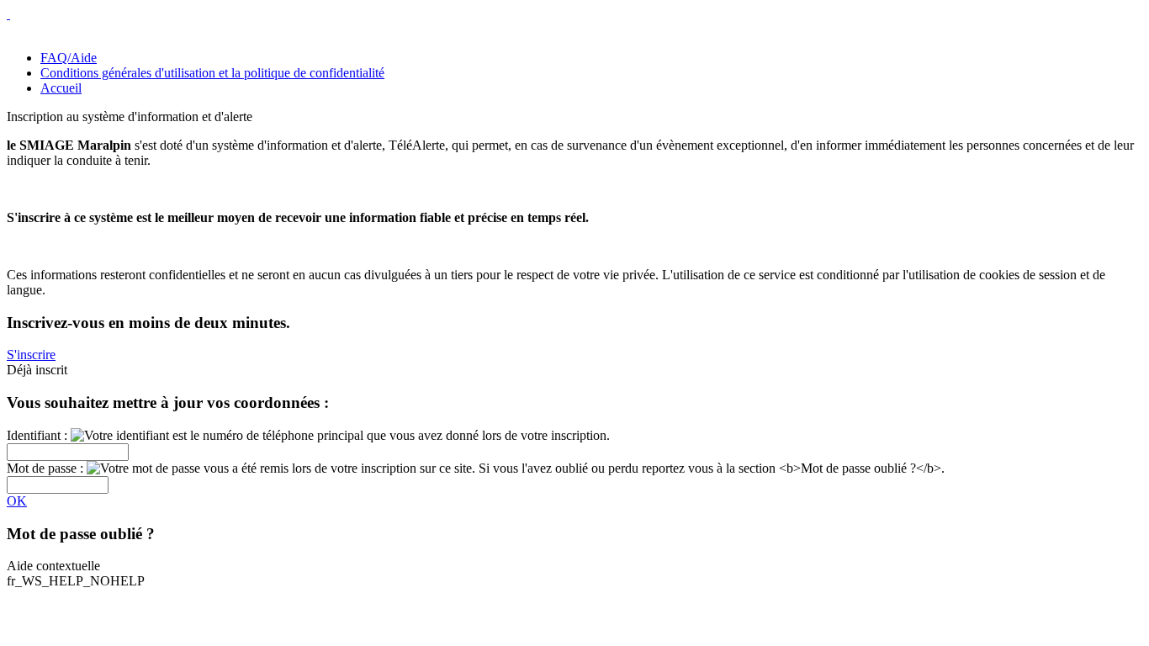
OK (17, 501)
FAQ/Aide (68, 57)
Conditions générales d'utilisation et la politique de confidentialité (212, 73)
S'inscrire (31, 354)
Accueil (61, 88)
